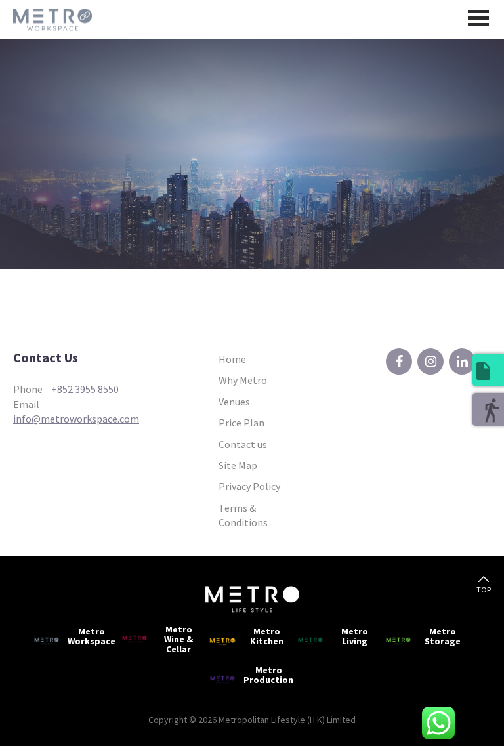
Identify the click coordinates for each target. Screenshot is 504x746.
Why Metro (243, 379)
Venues (234, 401)
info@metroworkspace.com (76, 418)
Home (232, 358)
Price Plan (241, 422)
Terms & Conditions (243, 515)
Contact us (243, 444)
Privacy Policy (249, 486)
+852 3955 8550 (85, 389)
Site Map (238, 465)
